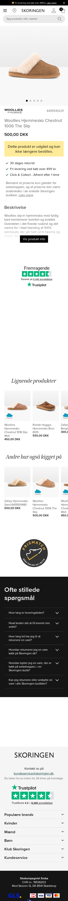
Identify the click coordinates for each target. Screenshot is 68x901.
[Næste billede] (61, 66)
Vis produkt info (34, 239)
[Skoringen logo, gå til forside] (33, 10)
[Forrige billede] (7, 66)
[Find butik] (14, 10)
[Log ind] (53, 10)
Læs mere (52, 2)
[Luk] (64, 2)
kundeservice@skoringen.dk (33, 773)
